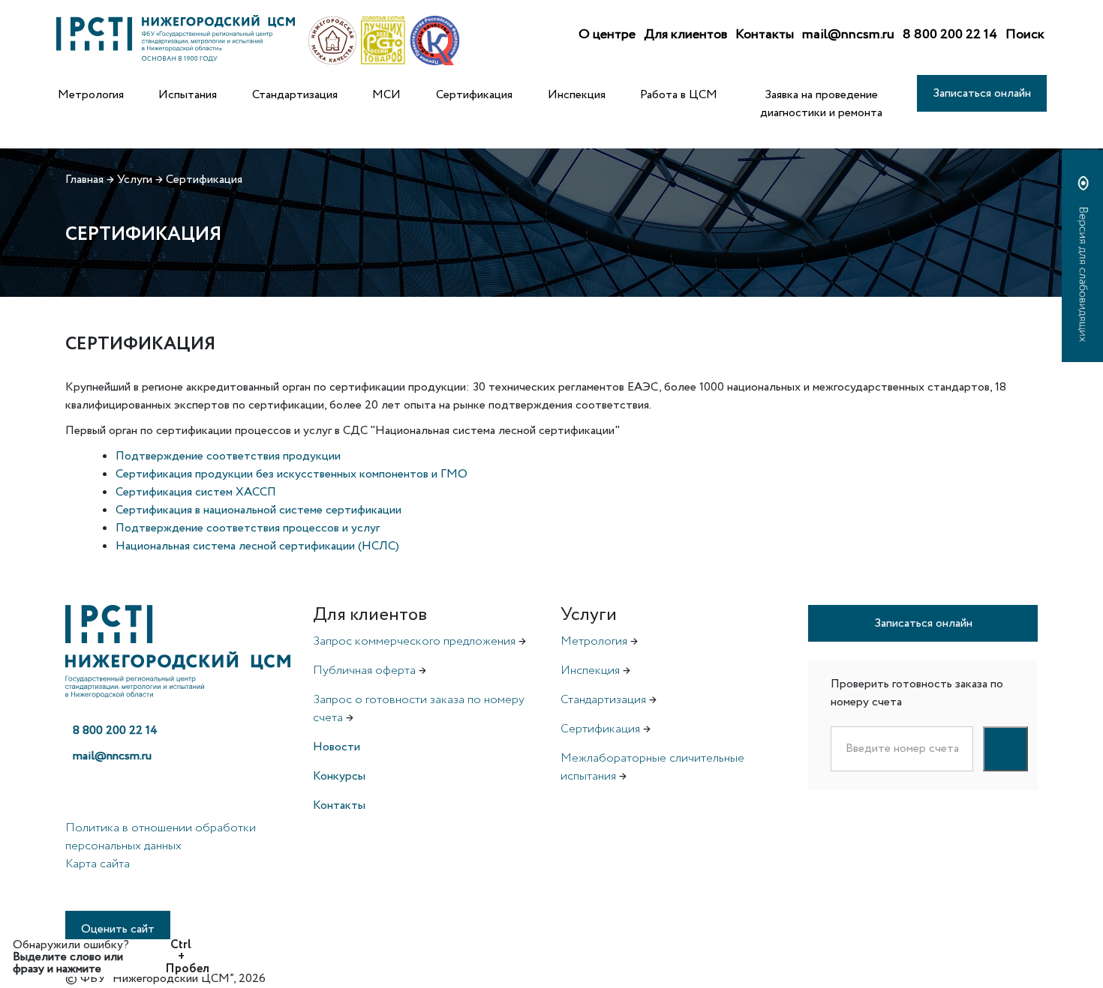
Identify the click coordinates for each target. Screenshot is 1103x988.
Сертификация (474, 94)
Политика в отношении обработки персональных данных (160, 837)
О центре (607, 34)
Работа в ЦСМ (678, 94)
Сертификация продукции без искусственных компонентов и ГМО (291, 474)
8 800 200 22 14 (950, 34)
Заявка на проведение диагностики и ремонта (821, 103)
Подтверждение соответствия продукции (228, 456)
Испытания (187, 94)
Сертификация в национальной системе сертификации (258, 510)
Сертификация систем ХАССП (196, 492)
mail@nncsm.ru (848, 34)
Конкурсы (339, 776)
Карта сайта (97, 864)
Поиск (1024, 34)
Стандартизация (295, 94)
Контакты (764, 34)
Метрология (91, 94)
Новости (336, 747)
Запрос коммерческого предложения (414, 641)
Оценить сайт (118, 929)
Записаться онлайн (982, 93)
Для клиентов (685, 34)
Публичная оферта (364, 670)
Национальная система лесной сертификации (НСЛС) (257, 546)
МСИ (386, 94)
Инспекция (577, 94)
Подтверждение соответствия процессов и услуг (248, 528)
